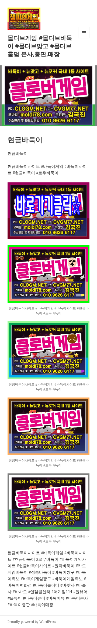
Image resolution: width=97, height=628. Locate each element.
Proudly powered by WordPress (32, 621)
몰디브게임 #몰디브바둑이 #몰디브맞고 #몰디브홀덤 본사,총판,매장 (40, 46)
